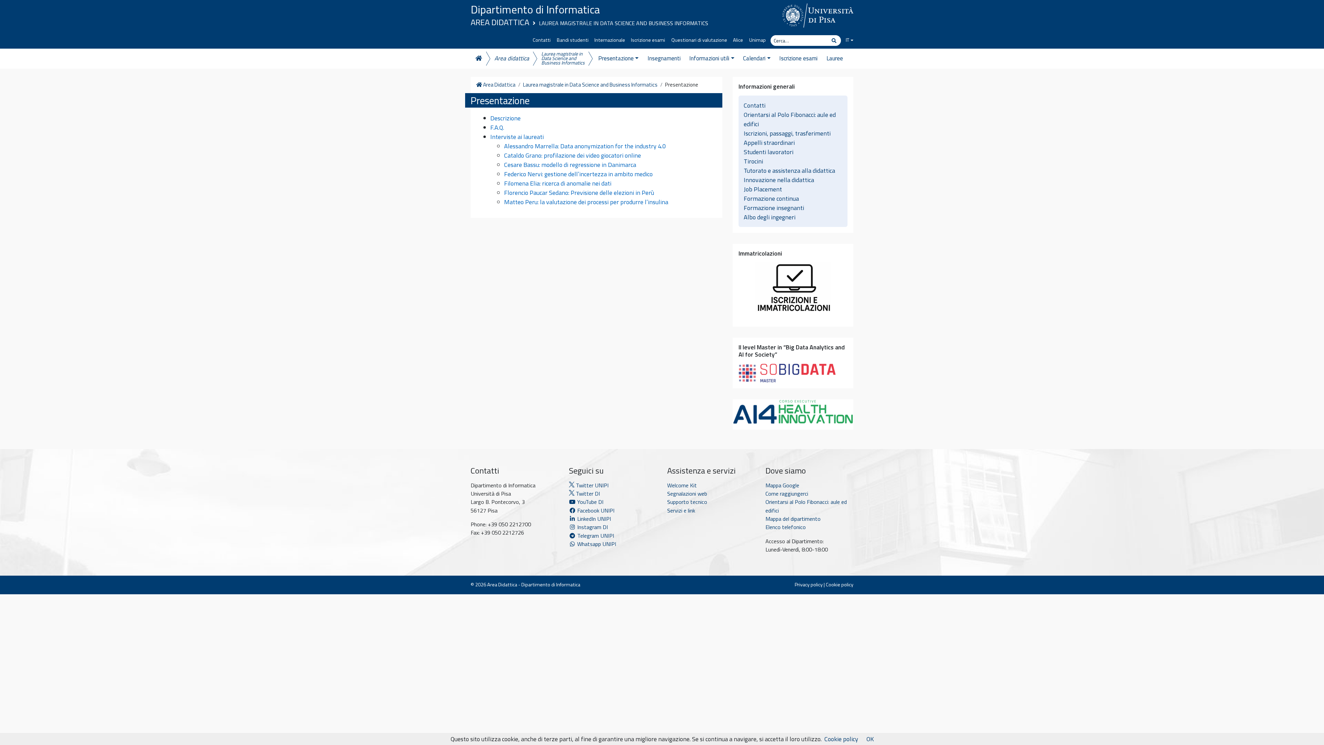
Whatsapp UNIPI (596, 544)
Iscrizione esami (648, 40)
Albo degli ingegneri (769, 217)
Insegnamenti (664, 58)
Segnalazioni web (687, 493)
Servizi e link (681, 510)
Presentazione (616, 58)
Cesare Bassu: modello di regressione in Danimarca (570, 164)
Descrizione (505, 118)
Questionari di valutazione (699, 40)
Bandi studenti (573, 40)
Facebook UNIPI (595, 510)
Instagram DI (592, 527)
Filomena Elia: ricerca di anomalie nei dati (557, 183)
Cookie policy (839, 584)
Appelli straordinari (769, 142)
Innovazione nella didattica (779, 180)
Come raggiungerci (786, 493)
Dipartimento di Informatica (535, 9)
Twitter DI (587, 493)
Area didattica (511, 58)
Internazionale (609, 40)
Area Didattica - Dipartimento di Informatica (533, 584)
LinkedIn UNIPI (593, 519)
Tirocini (753, 161)
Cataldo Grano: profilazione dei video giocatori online (572, 155)
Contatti (542, 40)
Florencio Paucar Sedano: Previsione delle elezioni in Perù (579, 192)
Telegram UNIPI (595, 536)
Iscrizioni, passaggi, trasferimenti (787, 133)
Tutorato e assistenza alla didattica (789, 170)
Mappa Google (782, 485)
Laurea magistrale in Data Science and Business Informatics (623, 23)
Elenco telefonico (785, 527)
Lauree (834, 58)
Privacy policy (809, 584)
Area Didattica (500, 22)
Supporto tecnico (687, 502)
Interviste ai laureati (517, 136)
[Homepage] (478, 58)
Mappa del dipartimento (793, 519)
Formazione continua (771, 198)
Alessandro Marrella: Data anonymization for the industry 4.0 (585, 146)
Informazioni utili (709, 58)
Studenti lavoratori (768, 152)
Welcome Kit (682, 485)
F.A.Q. (497, 127)
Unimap (757, 40)
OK (870, 739)
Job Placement (763, 189)
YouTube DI (590, 502)
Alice (738, 40)
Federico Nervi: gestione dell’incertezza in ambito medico (578, 174)
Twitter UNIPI (591, 485)
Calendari (754, 58)
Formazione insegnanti (774, 207)
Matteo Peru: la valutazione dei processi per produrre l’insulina (586, 202)
